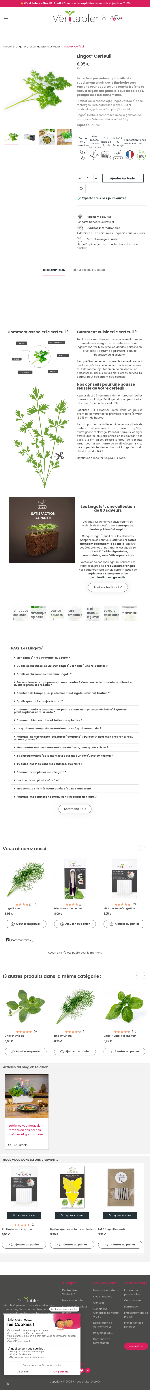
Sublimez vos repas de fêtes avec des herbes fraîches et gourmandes (26, 1129)
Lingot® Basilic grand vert (120, 1036)
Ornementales (129, 613)
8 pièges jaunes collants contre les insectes (72, 1229)
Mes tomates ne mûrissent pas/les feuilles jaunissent (53, 788)
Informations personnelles (132, 1292)
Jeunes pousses (57, 613)
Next (64, 90)
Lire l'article (18, 1145)
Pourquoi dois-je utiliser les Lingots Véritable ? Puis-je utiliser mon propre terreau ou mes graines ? (73, 738)
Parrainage (131, 1306)
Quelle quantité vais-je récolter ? (39, 701)
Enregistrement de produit (136, 1314)
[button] (108, 587)
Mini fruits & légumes (93, 613)
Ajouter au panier (123, 178)
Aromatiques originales (38, 615)
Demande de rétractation (101, 1341)
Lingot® (66, 1313)
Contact (98, 1303)
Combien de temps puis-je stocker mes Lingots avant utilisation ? (63, 693)
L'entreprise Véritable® (69, 1292)
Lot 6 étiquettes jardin (112, 1229)
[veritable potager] (38, 89)
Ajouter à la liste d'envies (81, 188)
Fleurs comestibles (75, 613)
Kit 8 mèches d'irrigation (119, 908)
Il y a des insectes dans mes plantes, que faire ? (49, 764)
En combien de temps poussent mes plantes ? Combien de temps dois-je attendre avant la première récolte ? (73, 683)
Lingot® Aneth (13, 908)
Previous (11, 90)
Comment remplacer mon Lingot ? (41, 772)
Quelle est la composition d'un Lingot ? (44, 674)
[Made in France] (129, 155)
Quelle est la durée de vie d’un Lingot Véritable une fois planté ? (62, 666)
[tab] (75, 658)
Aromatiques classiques (20, 613)
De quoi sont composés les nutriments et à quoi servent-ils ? (58, 728)
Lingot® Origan (14, 1036)
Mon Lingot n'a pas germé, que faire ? (43, 657)
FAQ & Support (102, 1296)
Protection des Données (133, 1324)
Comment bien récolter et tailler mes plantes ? (49, 720)
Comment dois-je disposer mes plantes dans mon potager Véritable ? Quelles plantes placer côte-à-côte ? (70, 711)
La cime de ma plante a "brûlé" (37, 780)
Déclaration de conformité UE (102, 1324)
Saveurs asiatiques (111, 613)
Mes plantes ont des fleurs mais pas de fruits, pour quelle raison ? (62, 747)
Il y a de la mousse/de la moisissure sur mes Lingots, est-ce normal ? (64, 756)
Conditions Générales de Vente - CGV (106, 1312)
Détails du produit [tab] (90, 270)
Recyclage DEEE (103, 1333)
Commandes (132, 1300)
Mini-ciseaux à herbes (68, 908)
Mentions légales (73, 1300)
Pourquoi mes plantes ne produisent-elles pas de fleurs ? (56, 797)
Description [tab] (54, 270)
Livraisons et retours (106, 1290)
